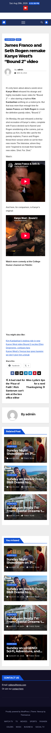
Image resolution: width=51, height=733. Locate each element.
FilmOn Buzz (9, 39)
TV (17, 721)
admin (20, 69)
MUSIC (18, 39)
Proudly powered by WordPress (18, 712)
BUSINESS (28, 727)
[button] (42, 22)
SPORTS (33, 721)
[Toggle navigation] (23, 22)
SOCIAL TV (39, 727)
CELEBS (10, 727)
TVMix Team (29, 458)
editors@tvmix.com (17, 685)
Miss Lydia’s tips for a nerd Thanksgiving (35, 383)
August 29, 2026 (17, 567)
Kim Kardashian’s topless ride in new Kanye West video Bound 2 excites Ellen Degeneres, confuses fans (25, 344)
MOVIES (23, 721)
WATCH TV (8, 721)
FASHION (43, 721)
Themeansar (25, 715)
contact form (17, 689)
